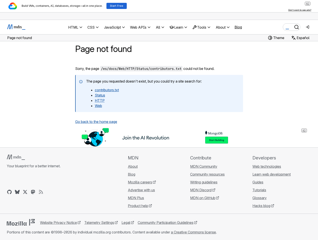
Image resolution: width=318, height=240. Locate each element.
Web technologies (266, 166)
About (133, 166)
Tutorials (259, 190)
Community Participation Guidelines (165, 222)
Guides (257, 182)
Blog (238, 27)
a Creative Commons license (193, 232)
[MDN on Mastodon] (33, 192)
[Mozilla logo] (21, 222)
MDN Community (203, 166)
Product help (138, 206)
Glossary (259, 198)
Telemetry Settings (99, 222)
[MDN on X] (25, 192)
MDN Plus (136, 198)
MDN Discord (201, 190)
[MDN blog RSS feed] (40, 192)
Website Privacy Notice (58, 222)
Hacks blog (261, 206)
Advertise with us (141, 190)
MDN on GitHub (202, 198)
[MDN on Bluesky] (17, 192)
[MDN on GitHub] (9, 192)
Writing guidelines (203, 182)
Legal (126, 222)
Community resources (207, 174)
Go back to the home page (96, 121)
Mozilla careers (140, 182)
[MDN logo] (16, 157)
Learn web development (271, 174)
